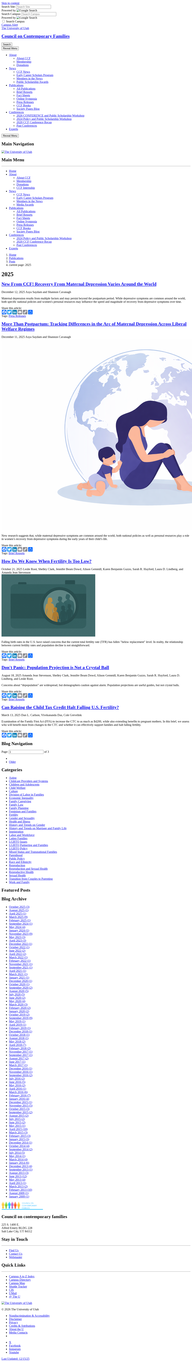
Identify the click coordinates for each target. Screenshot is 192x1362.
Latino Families (18, 838)
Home (12, 171)
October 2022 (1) (19, 947)
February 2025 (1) (20, 920)
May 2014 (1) (17, 1156)
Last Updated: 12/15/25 (15, 1358)
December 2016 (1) (20, 1068)
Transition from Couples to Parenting (31, 878)
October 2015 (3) (19, 1109)
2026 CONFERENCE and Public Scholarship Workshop (50, 115)
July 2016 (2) (17, 1078)
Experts (13, 129)
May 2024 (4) (17, 927)
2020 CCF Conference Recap (34, 122)
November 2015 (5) (20, 1105)
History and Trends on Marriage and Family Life (38, 828)
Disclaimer (15, 1319)
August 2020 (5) (18, 991)
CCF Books (23, 105)
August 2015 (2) (18, 1115)
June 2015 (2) (17, 1122)
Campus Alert (10, 24)
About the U (16, 1329)
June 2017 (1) (17, 1061)
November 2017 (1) (20, 1051)
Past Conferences (26, 125)
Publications (16, 85)
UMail (13, 1293)
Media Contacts (18, 1332)
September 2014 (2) (20, 1149)
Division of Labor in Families (26, 794)
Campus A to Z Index (21, 1276)
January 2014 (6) (19, 1162)
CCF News (23, 71)
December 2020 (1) (20, 981)
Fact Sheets (23, 95)
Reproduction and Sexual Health (28, 868)
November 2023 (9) (20, 933)
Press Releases (25, 102)
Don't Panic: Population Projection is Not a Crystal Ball (55, 667)
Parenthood (15, 855)
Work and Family (19, 882)
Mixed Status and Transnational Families (33, 851)
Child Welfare (17, 787)
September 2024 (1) (20, 923)
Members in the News (29, 78)
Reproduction (17, 865)
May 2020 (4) (17, 1001)
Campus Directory (20, 1279)
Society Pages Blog (28, 108)
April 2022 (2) (17, 954)
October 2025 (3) (19, 906)
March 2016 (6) (18, 1092)
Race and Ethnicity (20, 862)
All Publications (25, 88)
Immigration (16, 831)
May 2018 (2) (17, 1041)
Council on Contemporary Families (36, 36)
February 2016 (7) (20, 1095)
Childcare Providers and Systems (28, 781)
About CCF (23, 58)
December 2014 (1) (20, 1142)
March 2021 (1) (18, 974)
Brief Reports (24, 92)
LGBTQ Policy (18, 848)
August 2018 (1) (18, 1038)
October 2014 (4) (19, 1146)
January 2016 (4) (19, 1098)
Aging (12, 777)
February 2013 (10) (20, 1189)
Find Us (14, 1250)
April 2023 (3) (17, 940)
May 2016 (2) (17, 1085)
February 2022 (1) (20, 960)
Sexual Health (17, 875)
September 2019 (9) (20, 1018)
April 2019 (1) (17, 1024)
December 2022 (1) (20, 943)
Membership (23, 61)
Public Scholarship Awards (32, 81)
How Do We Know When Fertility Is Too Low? (47, 561)
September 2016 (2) (20, 1075)
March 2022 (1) (18, 957)
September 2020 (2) (20, 987)
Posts (12, 261)
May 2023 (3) (17, 937)
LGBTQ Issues (18, 841)
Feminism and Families (22, 811)
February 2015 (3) (20, 1135)
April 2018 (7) (17, 1045)
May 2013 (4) (17, 1179)
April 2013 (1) (17, 1183)
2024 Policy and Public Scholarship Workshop (44, 119)
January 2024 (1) (19, 930)
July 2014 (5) (17, 1152)
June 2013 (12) (18, 1176)
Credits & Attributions (22, 1325)
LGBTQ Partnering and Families (28, 845)
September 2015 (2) (20, 1112)
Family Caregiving (20, 801)
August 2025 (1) (18, 910)
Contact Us (15, 1253)
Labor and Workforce (21, 835)
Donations (22, 65)
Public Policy (17, 858)
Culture (13, 791)
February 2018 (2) (20, 1048)
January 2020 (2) (19, 1011)
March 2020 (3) (18, 1004)
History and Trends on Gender (27, 824)
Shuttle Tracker (18, 1286)
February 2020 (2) (20, 1007)
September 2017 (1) (20, 1055)
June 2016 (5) (17, 1082)
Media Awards (25, 204)
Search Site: (9, 6)
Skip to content (10, 3)
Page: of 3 (25, 751)
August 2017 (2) (18, 1058)
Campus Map (17, 1283)
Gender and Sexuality (22, 818)
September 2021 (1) (20, 967)
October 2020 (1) (19, 984)
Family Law (16, 804)
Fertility (13, 814)
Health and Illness (19, 821)
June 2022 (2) (17, 950)
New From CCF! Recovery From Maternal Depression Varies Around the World (79, 284)
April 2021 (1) (17, 970)
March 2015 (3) (18, 1132)
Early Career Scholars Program (34, 75)
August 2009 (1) (18, 1193)
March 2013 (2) (18, 1186)
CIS (11, 1289)
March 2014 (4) (18, 1159)
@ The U (14, 1296)
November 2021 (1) (20, 964)
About (12, 55)
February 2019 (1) (20, 1028)
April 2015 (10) (18, 1129)
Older (12, 761)
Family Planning (18, 808)
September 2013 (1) (20, 1169)
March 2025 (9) (18, 917)
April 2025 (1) (17, 913)
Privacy (13, 1322)
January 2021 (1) (19, 977)
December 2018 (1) (20, 1031)
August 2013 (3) (18, 1173)
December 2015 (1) (20, 1102)
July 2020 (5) (17, 994)
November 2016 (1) (20, 1071)
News (12, 68)
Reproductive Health (21, 872)
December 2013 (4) (20, 1166)
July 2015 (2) (17, 1119)
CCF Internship (25, 187)
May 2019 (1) (17, 1021)
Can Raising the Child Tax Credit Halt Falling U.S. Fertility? (60, 707)
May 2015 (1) (17, 1125)
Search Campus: (11, 14)
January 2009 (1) (19, 1196)
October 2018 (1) (19, 1034)
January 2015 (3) (19, 1139)
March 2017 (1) (18, 1065)
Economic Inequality (21, 798)
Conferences (16, 112)
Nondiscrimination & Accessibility (29, 1315)
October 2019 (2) (19, 1014)
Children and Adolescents (24, 784)
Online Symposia (26, 98)
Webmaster (15, 1257)
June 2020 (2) (17, 997)
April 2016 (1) (17, 1088)
